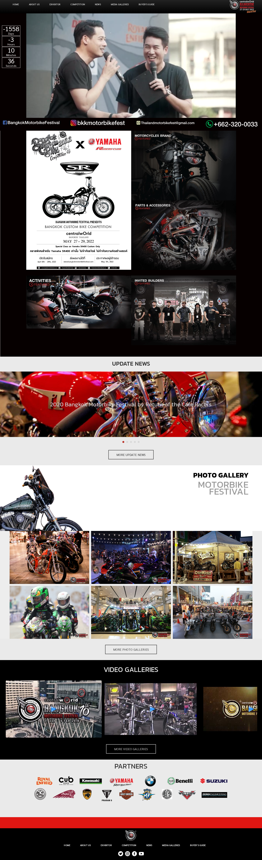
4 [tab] (135, 442)
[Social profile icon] (134, 853)
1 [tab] (123, 442)
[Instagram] (127, 853)
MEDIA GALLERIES (120, 4)
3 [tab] (131, 442)
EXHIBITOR (54, 4)
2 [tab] (127, 442)
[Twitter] (120, 853)
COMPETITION (77, 4)
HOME (16, 4)
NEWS (98, 4)
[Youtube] (141, 853)
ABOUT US (34, 4)
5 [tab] (139, 442)
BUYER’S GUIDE (146, 4)
